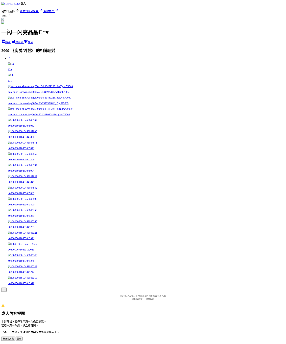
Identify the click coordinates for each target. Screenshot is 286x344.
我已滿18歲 (8, 339)
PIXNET (131, 296)
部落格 (19, 42)
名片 (30, 42)
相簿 (8, 42)
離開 (19, 339)
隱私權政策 (137, 299)
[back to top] (4, 290)
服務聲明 (150, 299)
